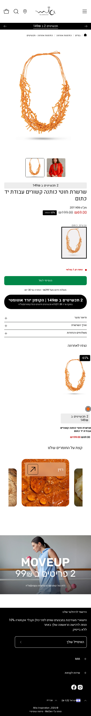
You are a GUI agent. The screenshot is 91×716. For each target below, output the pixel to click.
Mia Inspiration (41, 708)
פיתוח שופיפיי (36, 711)
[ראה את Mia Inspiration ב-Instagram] (80, 687)
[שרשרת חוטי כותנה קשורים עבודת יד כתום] (34, 167)
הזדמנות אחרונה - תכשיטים (40, 35)
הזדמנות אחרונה (64, 35)
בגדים (77, 35)
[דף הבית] (85, 35)
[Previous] (5, 26)
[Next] (86, 26)
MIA (77, 659)
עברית (50, 700)
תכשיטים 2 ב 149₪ (45, 26)
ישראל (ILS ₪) (69, 700)
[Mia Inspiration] (45, 11)
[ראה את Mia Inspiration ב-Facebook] (74, 687)
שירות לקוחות (72, 673)
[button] (16, 11)
